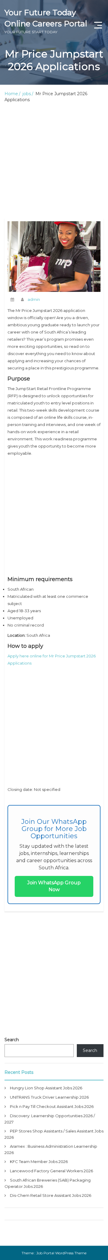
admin (34, 299)
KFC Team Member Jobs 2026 (39, 1161)
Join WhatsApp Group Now (54, 886)
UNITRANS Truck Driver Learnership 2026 (49, 1097)
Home (11, 93)
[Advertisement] (54, 162)
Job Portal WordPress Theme (61, 1253)
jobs (26, 93)
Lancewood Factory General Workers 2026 (51, 1170)
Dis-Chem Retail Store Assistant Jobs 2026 (50, 1195)
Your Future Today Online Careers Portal (45, 21)
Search (11, 1039)
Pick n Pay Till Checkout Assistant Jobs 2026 (52, 1106)
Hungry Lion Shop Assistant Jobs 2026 (46, 1087)
